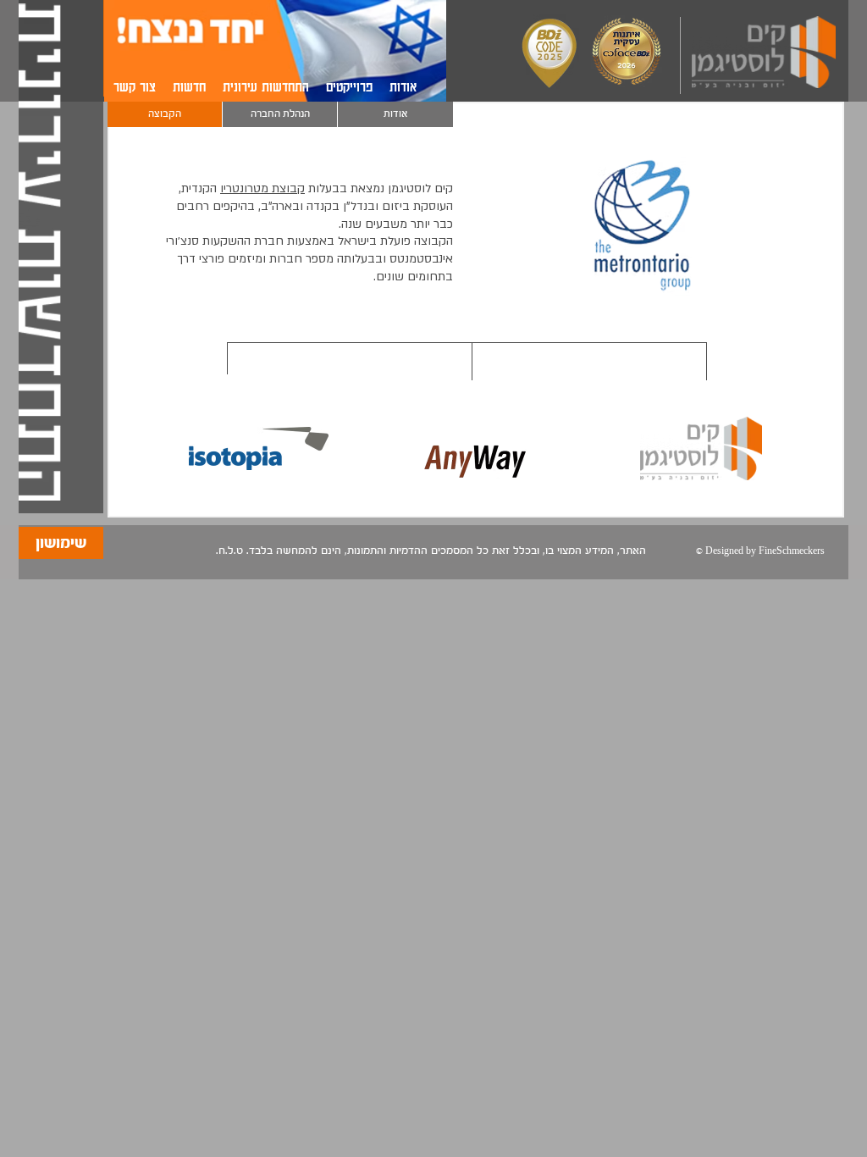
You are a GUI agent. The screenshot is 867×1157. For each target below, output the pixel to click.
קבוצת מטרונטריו (262, 188)
